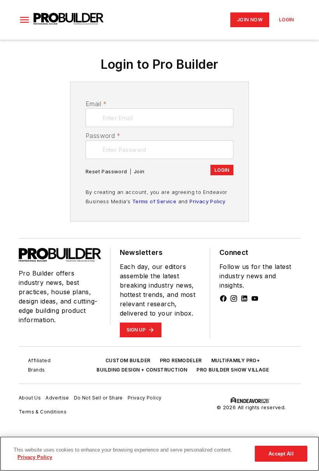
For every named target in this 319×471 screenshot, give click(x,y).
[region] (159, 453)
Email (96, 104)
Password (103, 136)
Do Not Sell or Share (98, 398)
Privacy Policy (207, 201)
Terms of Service (154, 201)
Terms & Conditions (43, 412)
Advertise (57, 398)
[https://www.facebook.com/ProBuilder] (223, 298)
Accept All (280, 454)
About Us (30, 398)
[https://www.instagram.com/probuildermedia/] (234, 298)
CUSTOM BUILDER (128, 360)
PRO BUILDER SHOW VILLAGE (232, 370)
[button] (24, 20)
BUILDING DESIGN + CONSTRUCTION (141, 370)
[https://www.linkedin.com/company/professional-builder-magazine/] (244, 298)
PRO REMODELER (181, 360)
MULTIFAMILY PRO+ (235, 360)
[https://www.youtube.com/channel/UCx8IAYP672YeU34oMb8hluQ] (255, 298)
